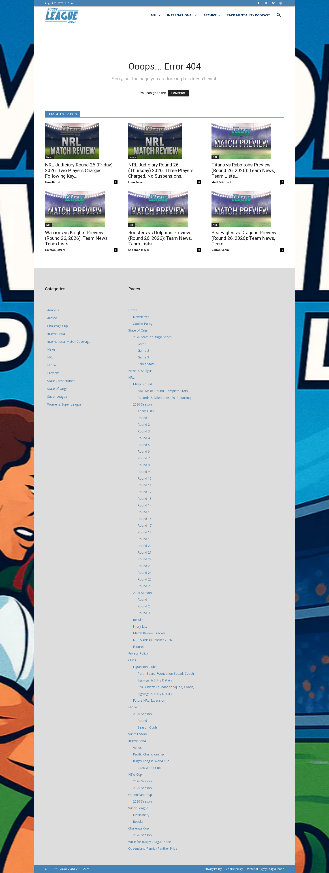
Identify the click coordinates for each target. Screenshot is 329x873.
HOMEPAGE (178, 93)
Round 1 (144, 418)
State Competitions (61, 381)
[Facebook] (258, 3)
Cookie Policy (142, 323)
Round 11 (145, 485)
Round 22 (145, 559)
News (49, 157)
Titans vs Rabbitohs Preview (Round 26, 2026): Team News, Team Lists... (243, 170)
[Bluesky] (273, 3)
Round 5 (144, 445)
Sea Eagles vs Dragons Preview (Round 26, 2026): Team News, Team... (244, 238)
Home (132, 310)
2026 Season (142, 404)
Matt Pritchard (221, 182)
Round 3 (144, 431)
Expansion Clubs (144, 667)
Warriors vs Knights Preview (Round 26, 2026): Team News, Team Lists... (77, 238)
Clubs (132, 660)
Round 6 (144, 451)
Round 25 (145, 579)
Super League (57, 396)
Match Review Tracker (149, 633)
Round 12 (145, 492)
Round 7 (144, 458)
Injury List (140, 626)
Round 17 (145, 525)
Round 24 (145, 572)
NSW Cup (135, 774)
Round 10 (145, 478)
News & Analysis (140, 371)
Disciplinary (141, 815)
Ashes (137, 747)
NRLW (51, 365)
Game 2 (143, 350)
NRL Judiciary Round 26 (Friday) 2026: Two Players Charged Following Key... (79, 170)
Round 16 (145, 519)
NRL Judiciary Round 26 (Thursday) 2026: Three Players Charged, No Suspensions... (161, 170)
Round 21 (145, 552)
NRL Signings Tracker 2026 (152, 640)
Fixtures (138, 646)
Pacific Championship (148, 754)
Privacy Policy (138, 653)
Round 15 (145, 512)
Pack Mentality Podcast (248, 15)
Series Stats (146, 364)
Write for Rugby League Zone (149, 842)
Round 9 (144, 471)
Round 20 (145, 545)
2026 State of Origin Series (152, 337)
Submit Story (137, 734)
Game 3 (143, 357)
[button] (278, 15)
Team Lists (146, 411)
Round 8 (144, 465)
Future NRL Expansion (149, 700)
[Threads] (280, 3)
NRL (154, 15)
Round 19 (145, 539)
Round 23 (145, 566)
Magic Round (142, 384)
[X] (266, 3)
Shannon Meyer (138, 249)
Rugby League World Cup (151, 761)
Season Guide (148, 727)
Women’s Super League (64, 404)
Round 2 (144, 424)
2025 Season (142, 593)
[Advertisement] (164, 40)
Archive (210, 15)
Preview (53, 373)
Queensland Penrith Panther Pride (152, 848)
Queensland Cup (140, 794)
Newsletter (141, 317)
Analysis (53, 310)
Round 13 (145, 498)
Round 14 (145, 505)
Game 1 (143, 344)
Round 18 (145, 532)
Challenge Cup (57, 326)
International (180, 15)
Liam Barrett (53, 182)
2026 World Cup (149, 768)
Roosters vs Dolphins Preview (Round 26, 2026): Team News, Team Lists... (160, 238)
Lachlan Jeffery (55, 249)
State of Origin (57, 388)
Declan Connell (221, 249)
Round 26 (145, 586)
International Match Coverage (68, 341)
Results (138, 620)
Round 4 (144, 438)
